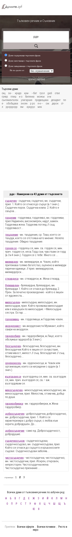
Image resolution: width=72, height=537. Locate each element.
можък (41, 96)
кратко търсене (36, 79)
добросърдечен (14, 413)
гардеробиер (12, 336)
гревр (5, 96)
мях (40, 106)
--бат (34, 93)
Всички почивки (46, 526)
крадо (18, 93)
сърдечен (11, 200)
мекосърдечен (14, 390)
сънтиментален (10, 100)
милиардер (11, 261)
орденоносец (13, 363)
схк (47, 103)
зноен (24, 103)
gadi (49, 93)
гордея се (11, 248)
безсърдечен (13, 346)
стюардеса (11, 278)
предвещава (41, 100)
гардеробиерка (14, 403)
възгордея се (13, 376)
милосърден (12, 302)
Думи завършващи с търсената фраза (25, 66)
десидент (55, 100)
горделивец (12, 319)
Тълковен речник (13, 6)
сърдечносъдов (15, 441)
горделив (10, 217)
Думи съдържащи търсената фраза (24, 55)
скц (3, 93)
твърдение (11, 234)
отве (57, 93)
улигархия (26, 100)
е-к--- (40, 103)
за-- (10, 93)
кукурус (31, 106)
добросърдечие (14, 430)
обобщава (12, 103)
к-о (20, 96)
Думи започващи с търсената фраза (24, 61)
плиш (13, 96)
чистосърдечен (14, 457)
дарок (55, 103)
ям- (22, 106)
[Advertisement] (36, 151)
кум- (26, 93)
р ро (32, 103)
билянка (29, 96)
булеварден (12, 285)
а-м (49, 96)
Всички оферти (25, 526)
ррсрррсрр (11, 106)
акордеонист (13, 326)
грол (42, 93)
